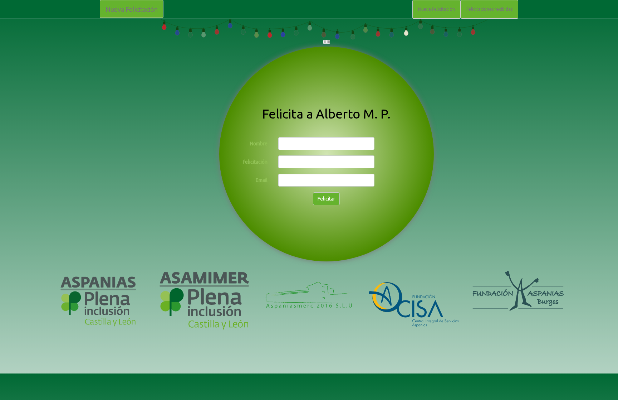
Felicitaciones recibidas (489, 9)
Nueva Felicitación (132, 9)
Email (262, 180)
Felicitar (326, 199)
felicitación (255, 162)
